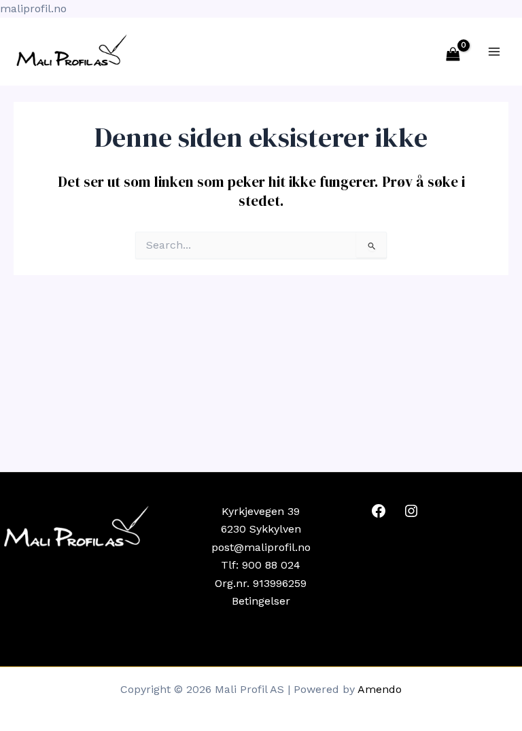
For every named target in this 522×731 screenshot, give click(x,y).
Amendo (380, 689)
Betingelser (261, 600)
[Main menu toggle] (494, 51)
